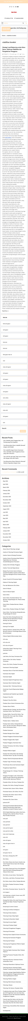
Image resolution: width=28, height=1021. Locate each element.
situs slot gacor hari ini (9, 843)
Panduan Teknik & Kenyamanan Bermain (13, 758)
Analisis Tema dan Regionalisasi (11, 568)
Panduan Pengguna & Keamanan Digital (12, 736)
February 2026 (6, 490)
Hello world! (21, 472)
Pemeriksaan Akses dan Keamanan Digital (13, 765)
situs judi (5, 818)
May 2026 (5, 481)
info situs (5, 639)
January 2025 (6, 531)
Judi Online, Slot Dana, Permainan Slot (12, 656)
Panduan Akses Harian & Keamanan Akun (13, 703)
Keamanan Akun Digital (9, 673)
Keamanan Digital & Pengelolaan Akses (13, 680)
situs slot (5, 410)
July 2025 (5, 512)
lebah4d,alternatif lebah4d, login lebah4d (13, 694)
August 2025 (6, 509)
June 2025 (5, 515)
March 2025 (6, 524)
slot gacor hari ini (7, 852)
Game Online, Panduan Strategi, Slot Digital (13, 609)
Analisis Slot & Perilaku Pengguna (11, 565)
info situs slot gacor (8, 645)
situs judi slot (6, 824)
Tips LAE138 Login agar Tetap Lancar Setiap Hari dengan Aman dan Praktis (13, 1)
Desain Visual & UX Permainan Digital (12, 579)
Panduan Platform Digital (9, 750)
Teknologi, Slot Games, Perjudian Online (13, 988)
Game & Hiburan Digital (9, 591)
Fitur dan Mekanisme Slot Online (11, 585)
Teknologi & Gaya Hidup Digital (10, 916)
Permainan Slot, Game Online (10, 799)
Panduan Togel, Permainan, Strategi (12, 761)
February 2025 (6, 527)
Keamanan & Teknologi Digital (10, 667)
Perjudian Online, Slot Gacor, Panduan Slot (13, 782)
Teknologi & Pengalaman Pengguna (12, 928)
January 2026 (6, 493)
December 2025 (7, 496)
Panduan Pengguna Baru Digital (11, 739)
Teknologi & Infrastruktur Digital (11, 919)
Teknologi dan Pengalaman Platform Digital (14, 944)
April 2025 (5, 521)
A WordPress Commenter (9, 472)
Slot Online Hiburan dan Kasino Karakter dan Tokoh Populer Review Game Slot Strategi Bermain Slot (14, 863)
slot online (5, 398)
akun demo (8, 137)
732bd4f (6, 54)
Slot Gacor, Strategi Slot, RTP (10, 856)
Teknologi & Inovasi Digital (9, 922)
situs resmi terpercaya (8, 834)
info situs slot (6, 642)
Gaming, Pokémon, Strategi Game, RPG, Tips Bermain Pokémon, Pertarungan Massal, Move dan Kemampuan (14, 631)
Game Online (6, 594)
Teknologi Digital (7, 947)
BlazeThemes (17, 1018)
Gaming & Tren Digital (8, 626)
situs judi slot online (8, 831)
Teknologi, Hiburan (7, 985)
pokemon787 (6, 802)
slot (4, 360)
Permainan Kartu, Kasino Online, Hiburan (13, 788)
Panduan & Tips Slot (8, 697)
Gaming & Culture (7, 623)
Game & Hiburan (7, 588)
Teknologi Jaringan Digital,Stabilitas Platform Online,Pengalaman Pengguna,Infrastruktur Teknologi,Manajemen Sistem (14, 974)
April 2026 (5, 484)
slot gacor (5, 330)
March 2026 (6, 487)
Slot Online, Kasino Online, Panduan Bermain (14, 881)
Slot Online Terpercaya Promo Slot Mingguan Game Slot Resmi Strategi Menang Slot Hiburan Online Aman (14, 870)
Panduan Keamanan (8, 730)
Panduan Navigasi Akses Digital (11, 733)
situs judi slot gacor (8, 828)
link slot (5, 342)
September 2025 (7, 506)
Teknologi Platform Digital (9, 979)
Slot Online (6, 859)
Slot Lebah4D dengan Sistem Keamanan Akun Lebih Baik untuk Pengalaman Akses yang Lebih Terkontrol (13, 451)
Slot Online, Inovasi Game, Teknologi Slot (13, 875)
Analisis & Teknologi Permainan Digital (12, 552)
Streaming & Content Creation (10, 906)
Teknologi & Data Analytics (10, 913)
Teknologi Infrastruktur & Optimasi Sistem (13, 964)
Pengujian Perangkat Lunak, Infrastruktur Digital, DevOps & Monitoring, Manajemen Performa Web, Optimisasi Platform (13, 777)
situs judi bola (6, 821)
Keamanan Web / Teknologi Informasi (12, 686)
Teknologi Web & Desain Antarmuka (12, 982)
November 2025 (7, 499)
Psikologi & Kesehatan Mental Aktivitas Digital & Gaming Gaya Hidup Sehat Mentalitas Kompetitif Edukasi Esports (13, 807)
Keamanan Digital (7, 676)
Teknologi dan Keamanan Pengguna (12, 937)
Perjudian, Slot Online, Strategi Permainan (13, 785)
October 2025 (6, 503)
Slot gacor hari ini (7, 354)
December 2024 (7, 534)
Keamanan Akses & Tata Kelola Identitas (13, 670)
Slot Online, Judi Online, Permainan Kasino (13, 878)
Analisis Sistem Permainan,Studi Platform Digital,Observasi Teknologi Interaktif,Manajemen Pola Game (13, 560)
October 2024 (6, 540)
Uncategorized (6, 1010)
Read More (4, 311)
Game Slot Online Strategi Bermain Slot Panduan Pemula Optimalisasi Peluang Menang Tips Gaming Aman (13, 618)
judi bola (5, 653)
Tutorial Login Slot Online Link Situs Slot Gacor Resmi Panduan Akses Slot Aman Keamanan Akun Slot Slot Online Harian (13, 1001)
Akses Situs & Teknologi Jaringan (11, 549)
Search (4, 428)
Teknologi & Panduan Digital (10, 925)
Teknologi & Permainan (9, 931)
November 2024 (7, 537)
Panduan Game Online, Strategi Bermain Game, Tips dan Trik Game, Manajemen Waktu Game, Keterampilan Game (14, 725)
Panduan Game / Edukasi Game (11, 720)
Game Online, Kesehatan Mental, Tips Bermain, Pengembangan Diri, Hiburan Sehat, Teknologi (14, 599)
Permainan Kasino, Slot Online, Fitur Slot (13, 791)
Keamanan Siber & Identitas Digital (11, 683)
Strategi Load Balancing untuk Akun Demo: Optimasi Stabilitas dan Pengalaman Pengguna (13, 49)
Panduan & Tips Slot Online (10, 700)
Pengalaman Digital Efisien (9, 768)
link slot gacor (6, 323)
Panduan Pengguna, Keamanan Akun (12, 742)
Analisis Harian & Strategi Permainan (12, 555)
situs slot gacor (7, 367)
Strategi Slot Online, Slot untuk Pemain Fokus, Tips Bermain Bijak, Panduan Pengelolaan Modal (14, 902)
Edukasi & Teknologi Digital (10, 582)
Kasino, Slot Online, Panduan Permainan (13, 664)
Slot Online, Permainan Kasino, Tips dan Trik (14, 889)
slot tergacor (6, 892)
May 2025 (5, 518)
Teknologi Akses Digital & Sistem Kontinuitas (14, 934)
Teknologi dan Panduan (9, 941)
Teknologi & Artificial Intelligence (11, 909)
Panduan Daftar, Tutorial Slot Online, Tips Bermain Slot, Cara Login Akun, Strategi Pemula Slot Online (13, 716)
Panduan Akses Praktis (9, 706)
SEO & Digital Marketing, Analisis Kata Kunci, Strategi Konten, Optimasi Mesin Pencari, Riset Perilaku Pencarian (14, 813)
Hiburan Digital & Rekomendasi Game (12, 636)
